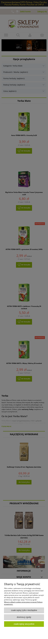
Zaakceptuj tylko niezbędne (24, 610)
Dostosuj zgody (24, 617)
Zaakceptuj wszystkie (24, 624)
